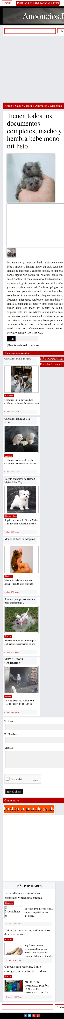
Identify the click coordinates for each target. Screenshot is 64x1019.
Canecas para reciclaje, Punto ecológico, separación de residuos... (26, 968)
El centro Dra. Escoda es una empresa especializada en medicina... (39, 912)
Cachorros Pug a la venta (17, 358)
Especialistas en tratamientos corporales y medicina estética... (24, 895)
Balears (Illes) (11, 516)
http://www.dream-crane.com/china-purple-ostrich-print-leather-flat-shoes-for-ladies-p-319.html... (39, 950)
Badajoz (8, 576)
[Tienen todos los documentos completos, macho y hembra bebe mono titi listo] (14, 255)
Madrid (8, 636)
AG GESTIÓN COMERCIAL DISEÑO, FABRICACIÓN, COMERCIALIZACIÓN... (37, 987)
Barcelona (9, 903)
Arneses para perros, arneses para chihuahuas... (19, 601)
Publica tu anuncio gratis (38, 3)
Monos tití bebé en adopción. (20, 539)
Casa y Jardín (23, 105)
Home (7, 3)
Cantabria (9, 396)
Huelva (8, 696)
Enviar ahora (14, 791)
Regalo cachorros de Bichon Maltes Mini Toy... (19, 480)
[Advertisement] (32, 69)
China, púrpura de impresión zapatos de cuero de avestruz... (27, 932)
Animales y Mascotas (48, 105)
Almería (8, 456)
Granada (8, 939)
